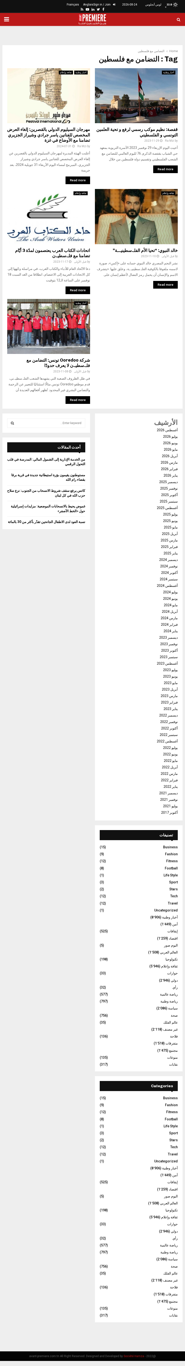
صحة (174, 1015)
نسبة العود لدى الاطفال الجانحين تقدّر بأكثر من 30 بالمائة (46, 522)
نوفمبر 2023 (169, 644)
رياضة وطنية (169, 1001)
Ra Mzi (81, 146)
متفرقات (171, 1043)
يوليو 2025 (170, 514)
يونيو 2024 (170, 599)
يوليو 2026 (170, 436)
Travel (173, 903)
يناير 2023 (171, 709)
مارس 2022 (169, 774)
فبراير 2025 (169, 547)
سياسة (173, 1008)
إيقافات (172, 931)
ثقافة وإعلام (66, 72)
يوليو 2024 (170, 592)
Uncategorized (166, 910)
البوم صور (171, 945)
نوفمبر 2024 (169, 566)
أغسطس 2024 (167, 586)
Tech (174, 896)
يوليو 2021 (170, 806)
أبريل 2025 (170, 534)
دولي (174, 980)
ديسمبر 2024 (168, 560)
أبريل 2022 (170, 767)
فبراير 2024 (169, 624)
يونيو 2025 (170, 521)
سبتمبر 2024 (169, 579)
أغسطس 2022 (167, 741)
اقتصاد (173, 938)
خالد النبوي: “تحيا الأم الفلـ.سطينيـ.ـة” (145, 250)
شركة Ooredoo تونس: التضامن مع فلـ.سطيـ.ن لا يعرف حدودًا (58, 363)
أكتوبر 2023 (169, 650)
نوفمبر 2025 (169, 488)
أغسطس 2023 (167, 663)
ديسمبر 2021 (168, 793)
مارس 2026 (169, 462)
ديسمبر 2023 (168, 637)
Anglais (88, 4)
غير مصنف (170, 1029)
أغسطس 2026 (167, 430)
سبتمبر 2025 (169, 501)
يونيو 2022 (170, 754)
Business (170, 847)
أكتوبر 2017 (169, 812)
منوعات (172, 1057)
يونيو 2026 (170, 443)
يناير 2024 (171, 631)
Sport (173, 882)
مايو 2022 (171, 761)
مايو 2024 (171, 605)
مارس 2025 (169, 540)
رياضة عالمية (169, 994)
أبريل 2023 (170, 689)
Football (171, 868)
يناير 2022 (171, 787)
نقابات (173, 1064)
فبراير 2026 (169, 469)
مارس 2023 (169, 696)
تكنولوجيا (171, 959)
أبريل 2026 (170, 456)
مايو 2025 (171, 527)
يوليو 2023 (170, 670)
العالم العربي (169, 952)
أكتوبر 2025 (169, 495)
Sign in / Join (102, 4)
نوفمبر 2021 (169, 799)
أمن (175, 924)
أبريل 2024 (170, 611)
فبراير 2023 (169, 702)
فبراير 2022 (169, 780)
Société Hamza (134, 1356)
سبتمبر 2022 (169, 735)
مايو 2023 (171, 683)
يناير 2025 (171, 553)
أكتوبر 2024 (169, 573)
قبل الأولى (80, 261)
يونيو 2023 (170, 676)
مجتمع (173, 1050)
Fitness (172, 861)
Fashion (171, 854)
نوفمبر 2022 (169, 722)
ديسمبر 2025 (168, 482)
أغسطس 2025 (167, 508)
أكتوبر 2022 (169, 728)
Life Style (171, 875)
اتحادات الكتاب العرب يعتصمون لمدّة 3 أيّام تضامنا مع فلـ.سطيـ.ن (52, 253)
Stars (173, 889)
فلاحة (174, 1036)
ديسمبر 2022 (168, 715)
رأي (175, 987)
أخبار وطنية (80, 72)
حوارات (172, 973)
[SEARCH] (12, 423)
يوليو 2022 (170, 748)
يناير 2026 (171, 475)
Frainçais (73, 4)
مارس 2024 (169, 618)
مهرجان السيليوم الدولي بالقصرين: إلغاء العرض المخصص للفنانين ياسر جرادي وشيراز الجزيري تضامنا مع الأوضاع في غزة (48, 135)
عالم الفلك (170, 1022)
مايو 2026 (171, 449)
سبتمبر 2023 (169, 657)
